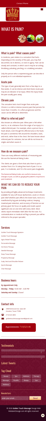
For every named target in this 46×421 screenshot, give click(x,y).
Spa (16, 376)
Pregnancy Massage (7, 258)
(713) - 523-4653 (35, 3)
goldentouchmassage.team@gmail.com (19, 319)
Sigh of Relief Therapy (8, 240)
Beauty (6, 376)
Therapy (36, 376)
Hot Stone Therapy (7, 247)
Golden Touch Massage (9, 236)
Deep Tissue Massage (8, 254)
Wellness (26, 376)
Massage (6, 380)
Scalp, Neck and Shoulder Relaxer (12, 261)
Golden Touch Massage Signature (12, 232)
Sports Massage (6, 265)
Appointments (18, 326)
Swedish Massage (7, 251)
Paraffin (16, 380)
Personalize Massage (8, 243)
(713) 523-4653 (11, 315)
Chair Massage (6, 269)
